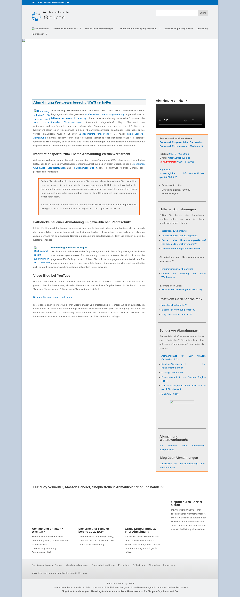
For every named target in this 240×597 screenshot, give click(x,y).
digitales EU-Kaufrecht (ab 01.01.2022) (181, 289)
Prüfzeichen (139, 565)
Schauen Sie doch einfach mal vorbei (52, 297)
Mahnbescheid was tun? (174, 305)
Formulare (123, 565)
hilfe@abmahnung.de (179, 157)
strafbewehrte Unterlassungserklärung (105, 114)
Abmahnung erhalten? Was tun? (47, 530)
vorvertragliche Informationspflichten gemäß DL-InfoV (59, 573)
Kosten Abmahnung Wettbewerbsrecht (181, 248)
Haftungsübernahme (172, 372)
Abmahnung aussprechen (178, 28)
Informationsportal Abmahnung (177, 269)
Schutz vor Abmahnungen (99, 28)
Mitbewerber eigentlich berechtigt (69, 118)
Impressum (38, 34)
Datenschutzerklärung (103, 565)
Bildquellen (154, 565)
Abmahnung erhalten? (65, 28)
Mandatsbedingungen (77, 565)
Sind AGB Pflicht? (170, 394)
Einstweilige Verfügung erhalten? (138, 28)
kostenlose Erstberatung (174, 230)
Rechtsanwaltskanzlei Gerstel (47, 565)
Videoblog (202, 28)
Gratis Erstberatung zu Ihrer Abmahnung (141, 530)
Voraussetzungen (57, 167)
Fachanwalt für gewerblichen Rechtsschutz (182, 142)
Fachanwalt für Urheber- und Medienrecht (181, 146)
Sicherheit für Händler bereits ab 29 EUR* (93, 530)
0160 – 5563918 (185, 161)
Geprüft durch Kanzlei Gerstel (186, 503)
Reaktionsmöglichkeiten (84, 167)
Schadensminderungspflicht (94, 133)
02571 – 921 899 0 (179, 154)
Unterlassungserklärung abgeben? (179, 235)
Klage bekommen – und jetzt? (176, 314)
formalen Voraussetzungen (66, 122)
